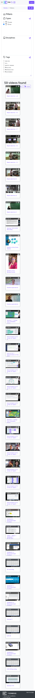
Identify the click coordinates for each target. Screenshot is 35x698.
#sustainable (8, 72)
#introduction (9, 69)
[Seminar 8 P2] (13, 679)
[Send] (30, 18)
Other (9, 24)
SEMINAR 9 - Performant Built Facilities (11, 654)
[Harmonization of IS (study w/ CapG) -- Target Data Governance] (13, 364)
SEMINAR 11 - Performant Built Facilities (11, 587)
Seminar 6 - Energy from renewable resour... (12, 421)
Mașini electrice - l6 (12, 145)
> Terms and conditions (9, 696)
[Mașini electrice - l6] (13, 139)
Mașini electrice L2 (12, 195)
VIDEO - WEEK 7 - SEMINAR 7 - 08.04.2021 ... (12, 537)
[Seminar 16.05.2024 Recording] (13, 222)
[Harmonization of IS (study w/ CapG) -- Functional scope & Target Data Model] (13, 447)
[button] (31, 8)
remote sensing (9, 65)
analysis (7, 61)
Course (9, 22)
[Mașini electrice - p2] (13, 89)
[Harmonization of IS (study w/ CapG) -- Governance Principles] (13, 380)
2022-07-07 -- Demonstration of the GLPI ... (13, 355)
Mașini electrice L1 (12, 212)
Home (6, 8)
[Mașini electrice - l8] (13, 106)
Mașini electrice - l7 (12, 129)
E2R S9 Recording (12, 669)
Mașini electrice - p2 (12, 96)
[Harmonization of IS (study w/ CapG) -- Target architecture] (13, 397)
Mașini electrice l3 (12, 179)
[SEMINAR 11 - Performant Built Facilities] (13, 579)
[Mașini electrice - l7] (13, 123)
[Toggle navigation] (2, 2)
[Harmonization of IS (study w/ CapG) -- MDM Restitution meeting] (13, 430)
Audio (28, 86)
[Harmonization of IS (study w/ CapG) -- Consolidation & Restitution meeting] (13, 497)
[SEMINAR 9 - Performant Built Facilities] (13, 646)
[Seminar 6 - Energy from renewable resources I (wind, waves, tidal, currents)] (13, 414)
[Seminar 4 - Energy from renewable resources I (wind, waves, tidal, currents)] (13, 314)
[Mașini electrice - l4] (13, 156)
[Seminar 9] (13, 613)
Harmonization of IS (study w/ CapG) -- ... (12, 438)
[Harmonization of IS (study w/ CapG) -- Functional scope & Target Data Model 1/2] (13, 480)
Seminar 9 (9, 619)
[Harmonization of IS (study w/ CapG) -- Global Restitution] (13, 331)
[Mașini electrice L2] (13, 189)
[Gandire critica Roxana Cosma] (13, 261)
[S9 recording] (13, 563)
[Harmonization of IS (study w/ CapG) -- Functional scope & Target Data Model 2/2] (13, 463)
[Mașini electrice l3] (13, 172)
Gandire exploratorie (12, 287)
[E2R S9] (13, 629)
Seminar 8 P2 (10, 685)
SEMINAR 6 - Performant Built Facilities (11, 520)
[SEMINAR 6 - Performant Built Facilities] (13, 513)
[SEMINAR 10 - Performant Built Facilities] (13, 596)
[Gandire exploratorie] (13, 281)
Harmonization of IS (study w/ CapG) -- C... (12, 504)
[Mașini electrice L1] (13, 205)
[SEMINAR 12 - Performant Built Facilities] (13, 546)
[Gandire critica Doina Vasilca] (13, 240)
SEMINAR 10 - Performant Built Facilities (11, 604)
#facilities (8, 67)
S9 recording (10, 569)
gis (6, 63)
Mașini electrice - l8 (12, 112)
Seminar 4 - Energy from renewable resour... (12, 321)
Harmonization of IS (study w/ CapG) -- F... (12, 454)
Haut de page (30, 692)
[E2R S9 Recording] (13, 662)
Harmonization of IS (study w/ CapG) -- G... (12, 338)
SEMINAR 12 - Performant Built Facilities (11, 554)
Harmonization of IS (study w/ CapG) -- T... (12, 371)
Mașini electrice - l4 (12, 162)
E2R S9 (9, 636)
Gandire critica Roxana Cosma (11, 271)
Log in (31, 2)
